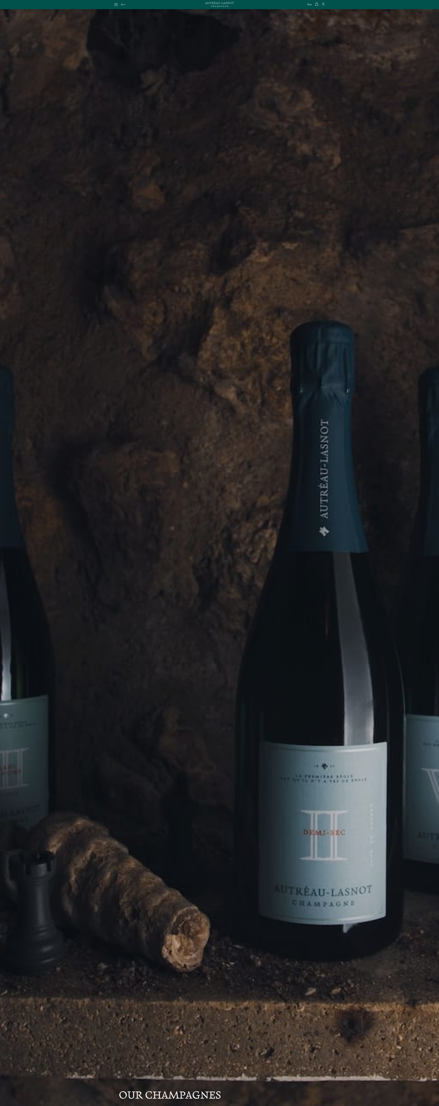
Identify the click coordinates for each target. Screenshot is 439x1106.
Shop (309, 4)
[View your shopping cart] (317, 5)
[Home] (219, 4)
